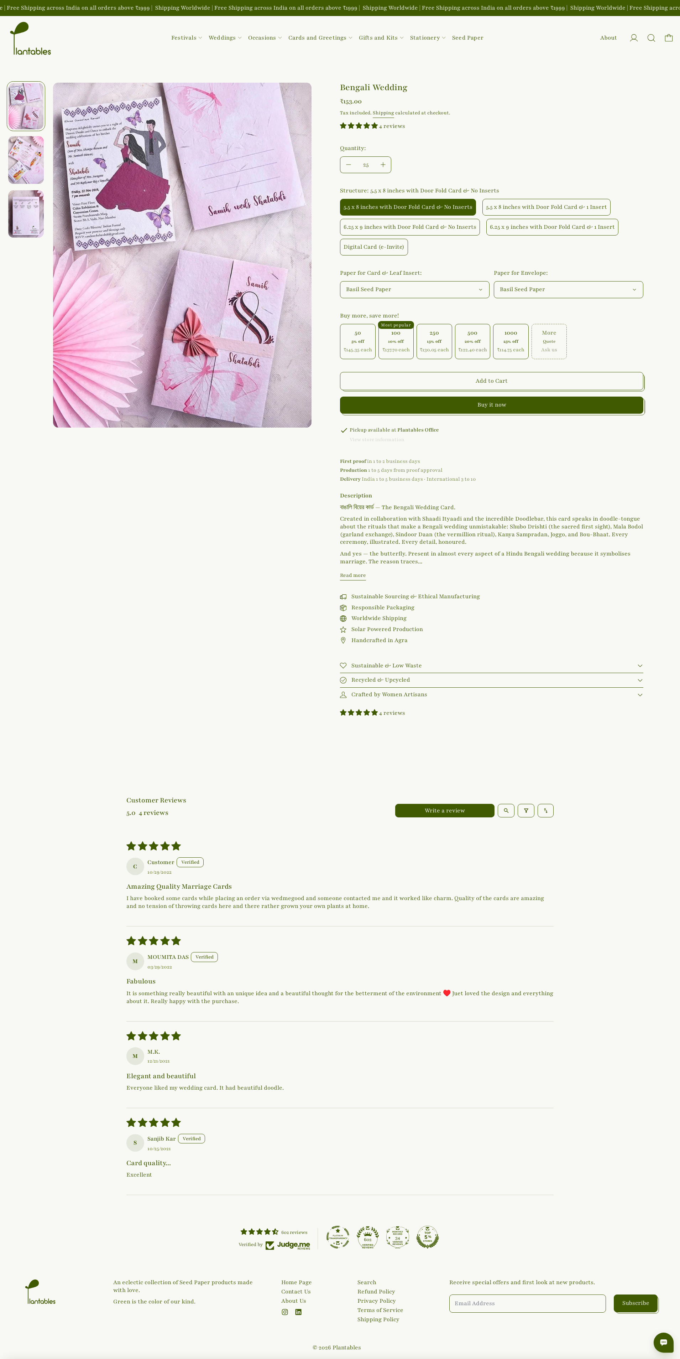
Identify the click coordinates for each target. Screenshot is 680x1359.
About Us (293, 1301)
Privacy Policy (376, 1301)
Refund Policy (376, 1292)
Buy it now (491, 405)
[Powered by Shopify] (634, 38)
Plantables (347, 1348)
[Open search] (506, 810)
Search (366, 1282)
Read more (353, 575)
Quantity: (353, 148)
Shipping (383, 113)
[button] (651, 38)
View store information (377, 439)
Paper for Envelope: (521, 273)
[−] (348, 164)
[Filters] (526, 810)
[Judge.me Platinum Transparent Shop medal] (337, 1237)
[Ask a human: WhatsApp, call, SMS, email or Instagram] (664, 1343)
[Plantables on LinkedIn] (298, 1312)
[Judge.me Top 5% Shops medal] (427, 1237)
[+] (383, 164)
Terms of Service (380, 1310)
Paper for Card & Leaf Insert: (381, 273)
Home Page (296, 1282)
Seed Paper (467, 38)
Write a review (445, 811)
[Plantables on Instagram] (284, 1312)
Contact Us (296, 1292)
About (608, 38)
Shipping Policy (378, 1319)
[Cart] (669, 38)
